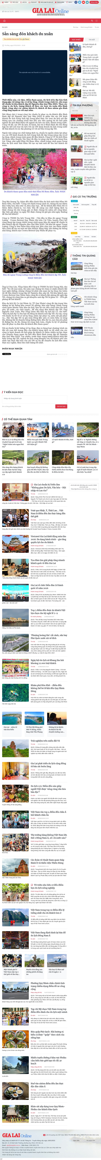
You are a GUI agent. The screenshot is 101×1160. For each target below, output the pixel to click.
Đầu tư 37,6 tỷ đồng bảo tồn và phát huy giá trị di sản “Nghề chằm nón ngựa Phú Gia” (83, 70)
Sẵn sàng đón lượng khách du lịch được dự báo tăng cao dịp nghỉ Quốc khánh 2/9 (12, 470)
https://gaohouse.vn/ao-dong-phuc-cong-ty (84, 489)
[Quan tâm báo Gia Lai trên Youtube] (83, 2)
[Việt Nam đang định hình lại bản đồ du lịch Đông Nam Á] (15, 940)
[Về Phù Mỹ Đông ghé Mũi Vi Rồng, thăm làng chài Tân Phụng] (34, 718)
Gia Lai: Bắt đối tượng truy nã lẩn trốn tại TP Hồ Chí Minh (90, 94)
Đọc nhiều (76, 40)
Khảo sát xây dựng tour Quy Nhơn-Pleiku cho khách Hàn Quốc (48, 1108)
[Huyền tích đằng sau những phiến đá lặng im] (34, 960)
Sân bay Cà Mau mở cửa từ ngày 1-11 (56, 971)
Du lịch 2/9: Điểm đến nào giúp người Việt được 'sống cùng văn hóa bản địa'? (48, 789)
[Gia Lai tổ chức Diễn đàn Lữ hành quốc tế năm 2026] (15, 593)
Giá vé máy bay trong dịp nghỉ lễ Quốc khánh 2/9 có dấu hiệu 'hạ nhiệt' (87, 469)
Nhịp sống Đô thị (36, 992)
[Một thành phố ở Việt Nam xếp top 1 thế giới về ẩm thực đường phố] (12, 960)
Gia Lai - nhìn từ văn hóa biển (10, 728)
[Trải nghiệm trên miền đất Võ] (15, 748)
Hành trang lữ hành (86, 27)
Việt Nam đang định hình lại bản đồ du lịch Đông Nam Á (48, 934)
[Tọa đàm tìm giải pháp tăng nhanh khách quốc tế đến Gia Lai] (15, 568)
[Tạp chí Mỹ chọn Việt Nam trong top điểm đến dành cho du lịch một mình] (15, 1016)
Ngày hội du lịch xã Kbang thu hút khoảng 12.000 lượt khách (47, 661)
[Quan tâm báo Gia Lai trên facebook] (75, 2)
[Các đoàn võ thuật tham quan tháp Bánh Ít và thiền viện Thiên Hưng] (15, 867)
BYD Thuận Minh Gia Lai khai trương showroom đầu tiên (83, 332)
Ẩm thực (75, 27)
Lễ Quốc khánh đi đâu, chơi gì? (89, 45)
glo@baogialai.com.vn (13, 1145)
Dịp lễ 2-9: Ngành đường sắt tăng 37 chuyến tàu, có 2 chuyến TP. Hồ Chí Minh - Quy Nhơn (88, 443)
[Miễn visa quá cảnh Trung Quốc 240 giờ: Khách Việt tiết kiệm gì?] (75, 58)
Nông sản (74, 201)
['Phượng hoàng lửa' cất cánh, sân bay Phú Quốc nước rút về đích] (15, 643)
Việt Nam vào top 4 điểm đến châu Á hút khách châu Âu (48, 813)
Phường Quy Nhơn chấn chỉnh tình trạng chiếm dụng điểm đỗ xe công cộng (48, 986)
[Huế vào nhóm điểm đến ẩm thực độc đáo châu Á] (15, 1091)
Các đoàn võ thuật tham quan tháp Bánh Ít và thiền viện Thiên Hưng (47, 861)
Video (6, 2)
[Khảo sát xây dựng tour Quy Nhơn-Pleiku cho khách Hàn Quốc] (15, 1114)
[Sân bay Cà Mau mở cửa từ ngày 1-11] (57, 960)
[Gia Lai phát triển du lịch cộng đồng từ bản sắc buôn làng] (15, 771)
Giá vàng (74, 233)
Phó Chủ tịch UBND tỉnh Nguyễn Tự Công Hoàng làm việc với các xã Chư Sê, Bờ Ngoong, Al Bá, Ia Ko (84, 121)
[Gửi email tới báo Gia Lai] (87, 2)
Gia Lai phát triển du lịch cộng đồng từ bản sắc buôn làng (48, 765)
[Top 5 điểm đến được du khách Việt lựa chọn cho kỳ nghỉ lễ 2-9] (15, 618)
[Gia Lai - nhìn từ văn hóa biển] (12, 718)
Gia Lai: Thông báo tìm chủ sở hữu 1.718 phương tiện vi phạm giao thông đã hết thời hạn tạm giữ (84, 285)
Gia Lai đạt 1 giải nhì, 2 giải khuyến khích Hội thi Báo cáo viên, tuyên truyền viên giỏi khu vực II (84, 166)
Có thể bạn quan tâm (18, 419)
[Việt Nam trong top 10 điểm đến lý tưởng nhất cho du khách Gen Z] (15, 917)
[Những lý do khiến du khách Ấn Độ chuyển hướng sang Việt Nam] (57, 718)
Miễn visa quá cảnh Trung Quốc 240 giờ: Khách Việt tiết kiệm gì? (91, 58)
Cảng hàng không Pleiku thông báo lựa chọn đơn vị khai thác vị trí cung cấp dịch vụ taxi (84, 317)
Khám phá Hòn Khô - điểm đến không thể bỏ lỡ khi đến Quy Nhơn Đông (47, 688)
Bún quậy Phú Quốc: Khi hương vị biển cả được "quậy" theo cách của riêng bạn (47, 1035)
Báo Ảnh (15, 2)
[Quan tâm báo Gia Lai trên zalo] (79, 2)
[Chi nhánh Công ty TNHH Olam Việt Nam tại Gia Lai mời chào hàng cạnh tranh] (77, 300)
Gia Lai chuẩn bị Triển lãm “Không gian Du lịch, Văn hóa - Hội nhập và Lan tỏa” (48, 487)
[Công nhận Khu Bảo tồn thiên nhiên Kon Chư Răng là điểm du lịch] (63, 457)
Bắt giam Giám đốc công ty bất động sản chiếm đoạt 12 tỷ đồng (91, 82)
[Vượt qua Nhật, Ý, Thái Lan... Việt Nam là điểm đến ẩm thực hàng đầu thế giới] (15, 518)
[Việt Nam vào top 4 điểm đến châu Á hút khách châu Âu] (15, 819)
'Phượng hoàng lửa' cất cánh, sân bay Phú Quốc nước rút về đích (49, 636)
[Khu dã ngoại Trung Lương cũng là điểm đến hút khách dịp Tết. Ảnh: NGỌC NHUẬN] (35, 253)
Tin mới (92, 40)
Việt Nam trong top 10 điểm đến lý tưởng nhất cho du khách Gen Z (47, 911)
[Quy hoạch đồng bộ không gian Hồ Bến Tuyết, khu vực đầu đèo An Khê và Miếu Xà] (38, 457)
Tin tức (97, 27)
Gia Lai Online (17, 1135)
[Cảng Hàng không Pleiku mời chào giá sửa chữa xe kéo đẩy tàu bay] (77, 266)
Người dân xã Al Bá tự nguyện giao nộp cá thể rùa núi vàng (83, 182)
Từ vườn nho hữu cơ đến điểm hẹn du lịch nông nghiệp (47, 886)
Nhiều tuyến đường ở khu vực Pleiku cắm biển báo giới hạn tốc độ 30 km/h (48, 1060)
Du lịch (4, 27)
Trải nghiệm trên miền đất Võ (45, 741)
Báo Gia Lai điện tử (50, 11)
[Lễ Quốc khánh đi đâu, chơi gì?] (75, 47)
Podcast (34, 2)
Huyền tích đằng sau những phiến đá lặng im (34, 972)
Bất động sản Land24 (86, 485)
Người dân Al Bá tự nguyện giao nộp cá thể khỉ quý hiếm (90, 150)
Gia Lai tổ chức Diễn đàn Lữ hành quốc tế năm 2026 (47, 586)
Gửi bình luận (61, 406)
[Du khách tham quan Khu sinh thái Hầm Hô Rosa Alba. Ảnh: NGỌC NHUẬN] (35, 169)
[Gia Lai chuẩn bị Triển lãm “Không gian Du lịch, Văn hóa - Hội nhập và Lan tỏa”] (15, 492)
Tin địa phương (82, 105)
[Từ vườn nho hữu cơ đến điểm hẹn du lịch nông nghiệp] (15, 892)
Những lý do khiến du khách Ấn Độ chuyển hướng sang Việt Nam (56, 729)
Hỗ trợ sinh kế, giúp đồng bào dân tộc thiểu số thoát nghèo (90, 137)
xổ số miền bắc (75, 485)
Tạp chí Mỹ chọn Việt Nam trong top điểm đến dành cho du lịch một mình (49, 1010)
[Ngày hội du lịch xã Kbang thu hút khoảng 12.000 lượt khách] (15, 668)
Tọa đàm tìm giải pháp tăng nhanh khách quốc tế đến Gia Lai (48, 561)
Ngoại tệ (74, 217)
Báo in (24, 2)
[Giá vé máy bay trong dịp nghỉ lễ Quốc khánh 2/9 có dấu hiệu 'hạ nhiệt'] (88, 457)
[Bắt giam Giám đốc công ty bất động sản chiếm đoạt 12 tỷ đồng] (75, 82)
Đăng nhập (94, 2)
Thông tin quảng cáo (83, 257)
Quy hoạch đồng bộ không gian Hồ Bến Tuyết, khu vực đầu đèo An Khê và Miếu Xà (38, 469)
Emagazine (60, 2)
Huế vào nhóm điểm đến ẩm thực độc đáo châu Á (47, 1085)
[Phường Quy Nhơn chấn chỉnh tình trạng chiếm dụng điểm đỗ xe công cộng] (15, 991)
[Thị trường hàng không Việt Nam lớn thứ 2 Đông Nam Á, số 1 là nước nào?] (15, 842)
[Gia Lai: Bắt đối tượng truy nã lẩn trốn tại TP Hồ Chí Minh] (75, 93)
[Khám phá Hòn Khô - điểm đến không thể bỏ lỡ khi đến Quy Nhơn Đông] (15, 693)
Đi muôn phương (36, 616)
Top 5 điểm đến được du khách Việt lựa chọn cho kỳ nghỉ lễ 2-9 (48, 611)
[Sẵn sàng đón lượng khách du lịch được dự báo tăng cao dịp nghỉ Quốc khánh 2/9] (13, 457)
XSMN (95, 485)
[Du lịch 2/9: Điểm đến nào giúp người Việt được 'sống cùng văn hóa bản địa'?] (15, 793)
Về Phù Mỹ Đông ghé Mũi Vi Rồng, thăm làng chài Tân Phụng (34, 729)
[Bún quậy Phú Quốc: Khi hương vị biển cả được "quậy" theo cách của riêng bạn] (15, 1039)
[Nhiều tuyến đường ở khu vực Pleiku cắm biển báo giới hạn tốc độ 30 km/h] (15, 1065)
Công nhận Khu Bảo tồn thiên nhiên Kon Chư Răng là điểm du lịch (62, 469)
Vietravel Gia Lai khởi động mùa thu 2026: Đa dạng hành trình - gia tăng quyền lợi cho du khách (48, 539)
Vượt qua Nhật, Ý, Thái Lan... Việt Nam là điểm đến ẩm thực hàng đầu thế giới (48, 513)
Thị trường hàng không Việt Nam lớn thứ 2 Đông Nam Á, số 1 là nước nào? (49, 836)
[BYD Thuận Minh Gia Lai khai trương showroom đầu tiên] (77, 331)
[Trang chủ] (4, 20)
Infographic (72, 2)
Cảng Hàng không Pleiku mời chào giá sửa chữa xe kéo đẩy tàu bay (84, 268)
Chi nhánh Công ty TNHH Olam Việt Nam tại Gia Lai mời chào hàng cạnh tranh (84, 301)
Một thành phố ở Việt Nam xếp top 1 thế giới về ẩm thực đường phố (11, 972)
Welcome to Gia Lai (47, 2)
